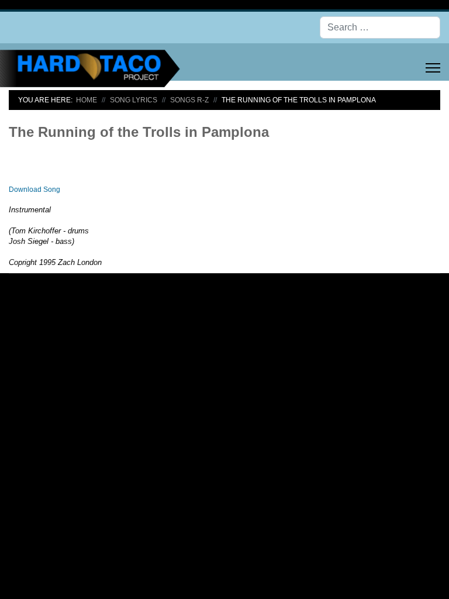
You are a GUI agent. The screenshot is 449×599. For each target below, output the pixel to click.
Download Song (34, 189)
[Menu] (433, 67)
